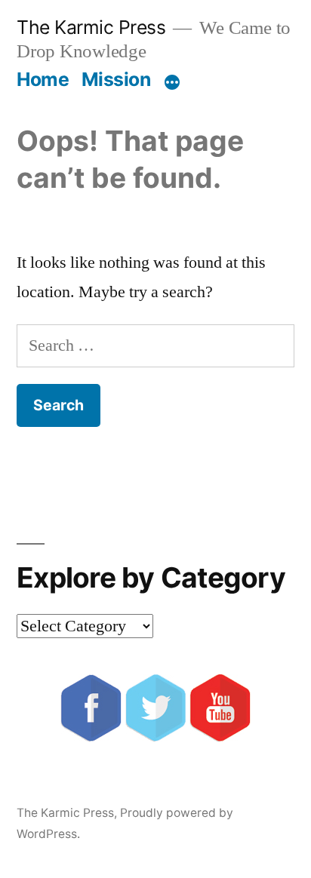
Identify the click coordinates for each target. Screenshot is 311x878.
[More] (172, 82)
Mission (116, 79)
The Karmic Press (91, 27)
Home (43, 79)
